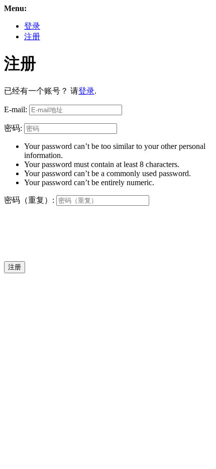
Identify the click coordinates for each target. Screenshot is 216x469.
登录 (32, 26)
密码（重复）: (29, 200)
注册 (32, 36)
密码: (13, 128)
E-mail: (15, 109)
